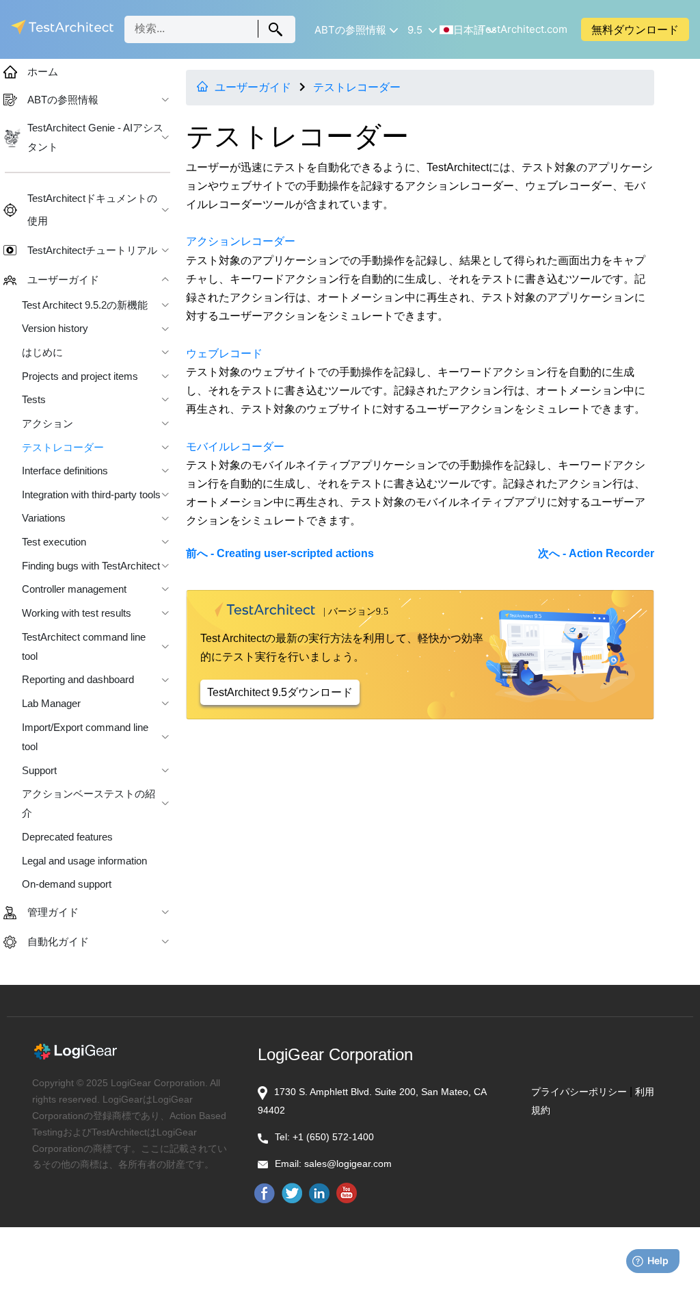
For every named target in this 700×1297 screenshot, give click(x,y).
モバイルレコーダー (235, 446)
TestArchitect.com (523, 29)
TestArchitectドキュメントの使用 (92, 210)
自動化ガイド (58, 941)
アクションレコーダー (240, 241)
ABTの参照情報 (62, 99)
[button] (352, 30)
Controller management (74, 589)
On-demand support (66, 884)
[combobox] (209, 29)
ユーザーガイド (253, 87)
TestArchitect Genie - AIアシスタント (95, 138)
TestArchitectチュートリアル (92, 250)
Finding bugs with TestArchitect (91, 566)
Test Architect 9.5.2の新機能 (85, 305)
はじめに (42, 352)
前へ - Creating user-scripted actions (280, 553)
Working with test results (76, 613)
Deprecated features (67, 837)
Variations (44, 518)
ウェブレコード (224, 353)
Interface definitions (65, 470)
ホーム (42, 71)
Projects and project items (80, 376)
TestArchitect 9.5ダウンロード (280, 692)
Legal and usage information (84, 861)
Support (39, 770)
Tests (34, 399)
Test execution (54, 542)
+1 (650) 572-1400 (333, 1136)
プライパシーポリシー (579, 1091)
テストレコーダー (357, 87)
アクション (47, 423)
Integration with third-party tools (91, 494)
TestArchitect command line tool (84, 647)
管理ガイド (53, 912)
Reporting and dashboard (78, 679)
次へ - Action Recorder (596, 553)
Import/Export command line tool (85, 737)
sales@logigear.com (348, 1163)
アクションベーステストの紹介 (88, 803)
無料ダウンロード (635, 29)
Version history (55, 328)
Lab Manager (51, 703)
